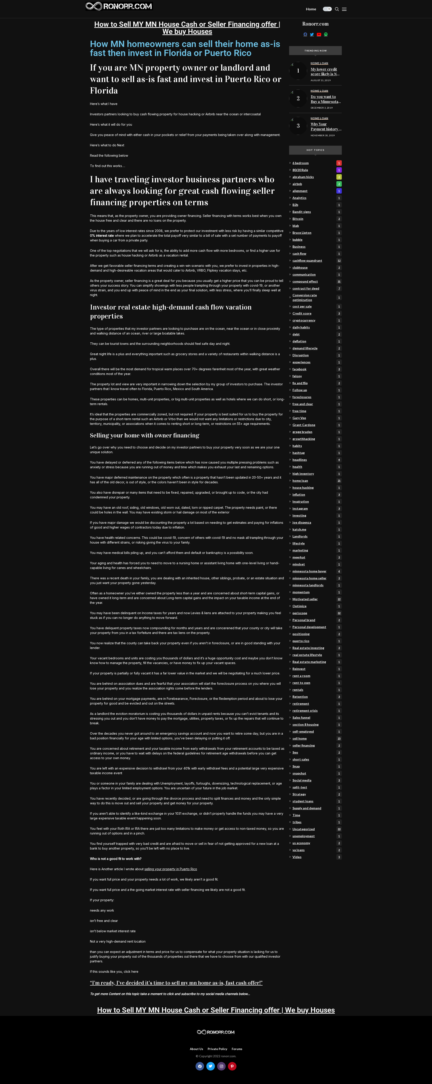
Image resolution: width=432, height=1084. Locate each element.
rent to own (316, 683)
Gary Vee (316, 418)
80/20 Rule (316, 170)
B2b (316, 205)
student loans (316, 801)
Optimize (316, 606)
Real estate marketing (316, 662)
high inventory (316, 473)
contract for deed (316, 288)
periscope (316, 613)
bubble (316, 239)
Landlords (316, 536)
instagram (316, 508)
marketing (316, 550)
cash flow (316, 253)
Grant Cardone (316, 425)
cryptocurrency (316, 320)
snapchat (316, 773)
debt (316, 334)
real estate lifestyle (316, 655)
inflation (316, 494)
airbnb (316, 184)
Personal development (316, 627)
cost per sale (316, 306)
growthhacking (316, 439)
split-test (316, 787)
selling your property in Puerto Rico (170, 869)
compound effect (316, 281)
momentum (316, 592)
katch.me (316, 529)
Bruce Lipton (316, 232)
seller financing (316, 745)
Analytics (316, 198)
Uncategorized (316, 829)
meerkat (316, 557)
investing (316, 515)
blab (316, 226)
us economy (316, 843)
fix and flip (316, 383)
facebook (316, 369)
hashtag (316, 453)
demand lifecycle (316, 348)
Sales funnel (316, 717)
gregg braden (316, 432)
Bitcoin (316, 219)
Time (316, 815)
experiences (316, 362)
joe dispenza (316, 522)
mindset (316, 564)
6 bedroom (316, 163)
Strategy (316, 794)
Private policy (217, 1049)
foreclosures (316, 397)
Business (316, 246)
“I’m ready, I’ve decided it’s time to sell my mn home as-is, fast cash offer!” (176, 982)
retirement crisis (316, 710)
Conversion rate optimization (316, 297)
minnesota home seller (316, 578)
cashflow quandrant (316, 260)
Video (316, 857)
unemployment (316, 836)
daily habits (316, 327)
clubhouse (316, 267)
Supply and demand (316, 808)
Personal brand (316, 620)
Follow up (316, 390)
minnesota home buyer (316, 571)
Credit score (316, 313)
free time (316, 411)
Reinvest (316, 669)
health (316, 466)
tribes (316, 822)
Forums (237, 1049)
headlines (316, 460)
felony (316, 376)
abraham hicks (316, 177)
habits (316, 446)
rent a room (316, 676)
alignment (316, 191)
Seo (316, 752)
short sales (316, 759)
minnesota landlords (316, 585)
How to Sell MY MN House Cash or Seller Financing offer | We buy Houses (187, 28)
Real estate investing (316, 648)
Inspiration (316, 501)
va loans (316, 850)
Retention (316, 696)
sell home (316, 738)
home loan (316, 480)
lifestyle (316, 543)
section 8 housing (316, 724)
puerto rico (316, 641)
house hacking (316, 487)
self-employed (316, 731)
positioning (316, 634)
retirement (316, 703)
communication (316, 274)
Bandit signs (316, 212)
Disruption (316, 355)
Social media (316, 780)
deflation (316, 341)
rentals (316, 689)
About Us (196, 1049)
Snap (316, 766)
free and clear (316, 404)
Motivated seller (316, 599)
